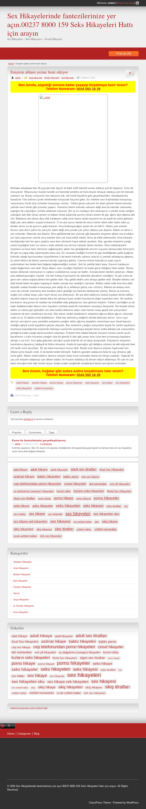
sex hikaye (37, 514)
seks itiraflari (113, 506)
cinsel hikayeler (75, 484)
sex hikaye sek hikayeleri (30, 521)
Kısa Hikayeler (20, 612)
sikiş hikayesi (44, 529)
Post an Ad (123, 53)
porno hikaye (56, 383)
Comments (35, 432)
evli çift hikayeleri (120, 483)
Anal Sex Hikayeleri (111, 469)
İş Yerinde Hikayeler (23, 606)
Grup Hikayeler (21, 599)
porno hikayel (83, 498)
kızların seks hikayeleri (89, 491)
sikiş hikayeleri (24, 388)
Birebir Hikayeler (52, 78)
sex (126, 506)
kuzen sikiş (64, 491)
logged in (28, 419)
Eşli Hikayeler (67, 78)
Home (11, 63)
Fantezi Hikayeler (22, 587)
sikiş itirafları (64, 529)
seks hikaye (21, 505)
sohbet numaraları (43, 388)
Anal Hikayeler (35, 78)
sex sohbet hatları (82, 521)
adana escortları (114, 745)
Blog (36, 733)
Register (121, 3)
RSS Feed (137, 3)
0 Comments (46, 444)
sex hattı (104, 764)
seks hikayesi (92, 383)
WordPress (133, 802)
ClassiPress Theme (100, 802)
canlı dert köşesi (88, 764)
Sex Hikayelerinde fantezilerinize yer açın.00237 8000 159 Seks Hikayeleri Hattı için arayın (70, 24)
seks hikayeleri (68, 506)
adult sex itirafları (84, 469)
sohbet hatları (83, 529)
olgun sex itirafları (24, 498)
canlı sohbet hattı (38, 708)
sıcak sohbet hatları (25, 535)
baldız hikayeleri (48, 476)
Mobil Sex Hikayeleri (119, 491)
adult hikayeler (59, 469)
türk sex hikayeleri (51, 536)
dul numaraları (98, 483)
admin (18, 78)
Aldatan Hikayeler (22, 562)
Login (130, 3)
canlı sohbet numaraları (101, 759)
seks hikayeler (42, 506)
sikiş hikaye (110, 521)
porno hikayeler (74, 383)
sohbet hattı (88, 754)
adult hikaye (22, 383)
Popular (16, 432)
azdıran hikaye (39, 383)
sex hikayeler (55, 514)
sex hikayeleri (122, 383)
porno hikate (44, 498)
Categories (24, 733)
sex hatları (107, 383)
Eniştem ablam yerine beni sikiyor (40, 72)
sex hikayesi (60, 521)
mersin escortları (110, 769)
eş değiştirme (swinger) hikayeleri (33, 491)
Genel (16, 593)
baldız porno (71, 476)
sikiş (96, 521)
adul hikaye (20, 469)
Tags (51, 432)
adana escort (96, 745)
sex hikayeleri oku (106, 514)
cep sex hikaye (90, 476)
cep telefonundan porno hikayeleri (37, 484)
